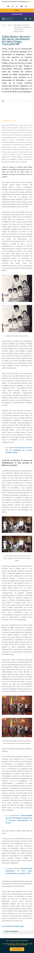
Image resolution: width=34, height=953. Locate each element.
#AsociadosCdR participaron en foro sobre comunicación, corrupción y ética (19, 870)
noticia (9, 25)
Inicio (3, 25)
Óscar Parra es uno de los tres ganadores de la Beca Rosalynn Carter (19, 450)
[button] (25, 18)
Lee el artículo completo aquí (13, 926)
